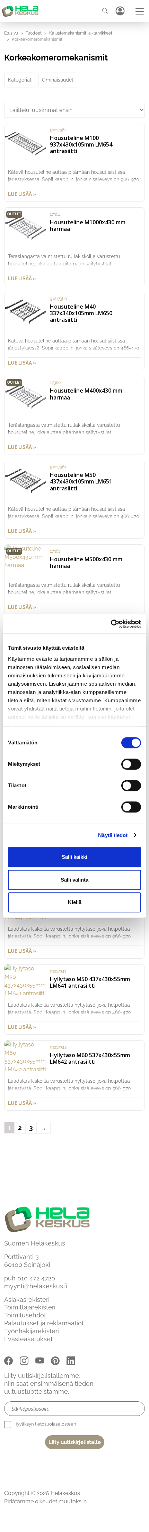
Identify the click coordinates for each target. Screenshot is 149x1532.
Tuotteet (34, 33)
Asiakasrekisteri (27, 1299)
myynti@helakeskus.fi (35, 1286)
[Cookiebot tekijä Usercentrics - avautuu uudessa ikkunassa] (110, 623)
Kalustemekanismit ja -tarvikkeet (80, 33)
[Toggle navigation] (139, 11)
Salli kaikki (74, 857)
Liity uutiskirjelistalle (75, 1442)
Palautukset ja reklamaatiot (44, 1323)
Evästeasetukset (28, 1339)
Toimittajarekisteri (29, 1307)
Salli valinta (74, 880)
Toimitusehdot (25, 1315)
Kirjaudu (119, 11)
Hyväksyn (44, 1424)
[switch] (131, 764)
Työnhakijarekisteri (31, 1331)
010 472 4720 (36, 1278)
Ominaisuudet (57, 80)
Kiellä (74, 902)
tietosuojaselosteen (55, 1424)
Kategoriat (20, 80)
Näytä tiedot (113, 835)
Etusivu (11, 33)
